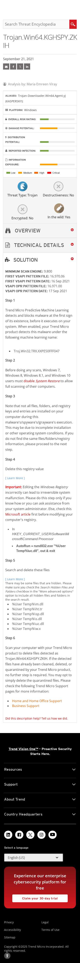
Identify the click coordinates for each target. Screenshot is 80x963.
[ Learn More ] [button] (15, 478)
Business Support (25, 706)
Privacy (9, 922)
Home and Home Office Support (37, 701)
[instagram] (41, 835)
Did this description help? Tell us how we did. (36, 718)
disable (42, 381)
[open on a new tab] (30, 835)
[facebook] (13, 66)
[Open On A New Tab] (20, 66)
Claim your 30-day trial (35, 897)
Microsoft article (18, 514)
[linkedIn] (27, 66)
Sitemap (9, 937)
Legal (45, 922)
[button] (40, 245)
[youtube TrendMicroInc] (52, 835)
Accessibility (12, 930)
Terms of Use (50, 930)
